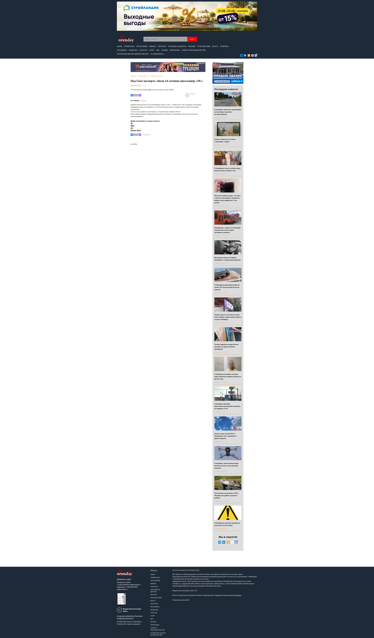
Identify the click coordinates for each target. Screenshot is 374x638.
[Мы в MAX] (255, 55)
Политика (224, 46)
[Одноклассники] (134, 95)
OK (132, 128)
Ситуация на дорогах (177, 46)
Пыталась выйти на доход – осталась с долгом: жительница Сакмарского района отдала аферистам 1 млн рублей (227, 199)
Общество (133, 50)
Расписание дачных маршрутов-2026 (133, 54)
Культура (143, 50)
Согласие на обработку (126, 616)
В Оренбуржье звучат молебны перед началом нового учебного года (227, 169)
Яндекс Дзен (136, 130)
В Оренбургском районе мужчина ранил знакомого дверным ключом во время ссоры (227, 376)
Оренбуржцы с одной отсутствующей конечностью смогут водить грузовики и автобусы (227, 230)
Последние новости (226, 89)
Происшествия (203, 46)
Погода (164, 50)
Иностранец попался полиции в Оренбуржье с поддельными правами (227, 258)
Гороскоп (162, 46)
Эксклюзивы (141, 46)
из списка (237, 595)
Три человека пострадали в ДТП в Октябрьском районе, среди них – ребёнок (226, 495)
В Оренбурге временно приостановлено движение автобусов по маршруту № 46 (227, 406)
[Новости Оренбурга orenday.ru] (126, 39)
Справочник (129, 46)
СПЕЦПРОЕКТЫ (158, 54)
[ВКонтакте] (132, 95)
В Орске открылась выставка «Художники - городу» (225, 140)
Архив (119, 46)
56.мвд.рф (143, 100)
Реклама (191, 46)
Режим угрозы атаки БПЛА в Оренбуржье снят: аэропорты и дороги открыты (225, 435)
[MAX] (140, 95)
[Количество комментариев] (229, 117)
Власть (215, 46)
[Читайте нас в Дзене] (252, 55)
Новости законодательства (194, 50)
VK (132, 123)
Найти (192, 39)
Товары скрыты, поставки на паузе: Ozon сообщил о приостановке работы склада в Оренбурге (227, 316)
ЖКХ (157, 50)
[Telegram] (137, 95)
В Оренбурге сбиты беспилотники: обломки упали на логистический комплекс (226, 465)
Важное (152, 46)
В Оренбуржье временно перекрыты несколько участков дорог (227, 524)
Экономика (122, 50)
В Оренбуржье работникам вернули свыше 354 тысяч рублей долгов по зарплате (226, 287)
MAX (132, 126)
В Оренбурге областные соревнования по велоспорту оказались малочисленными (227, 111)
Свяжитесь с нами (124, 579)
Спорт (151, 50)
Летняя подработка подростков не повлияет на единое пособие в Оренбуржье (226, 346)
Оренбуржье (175, 50)
